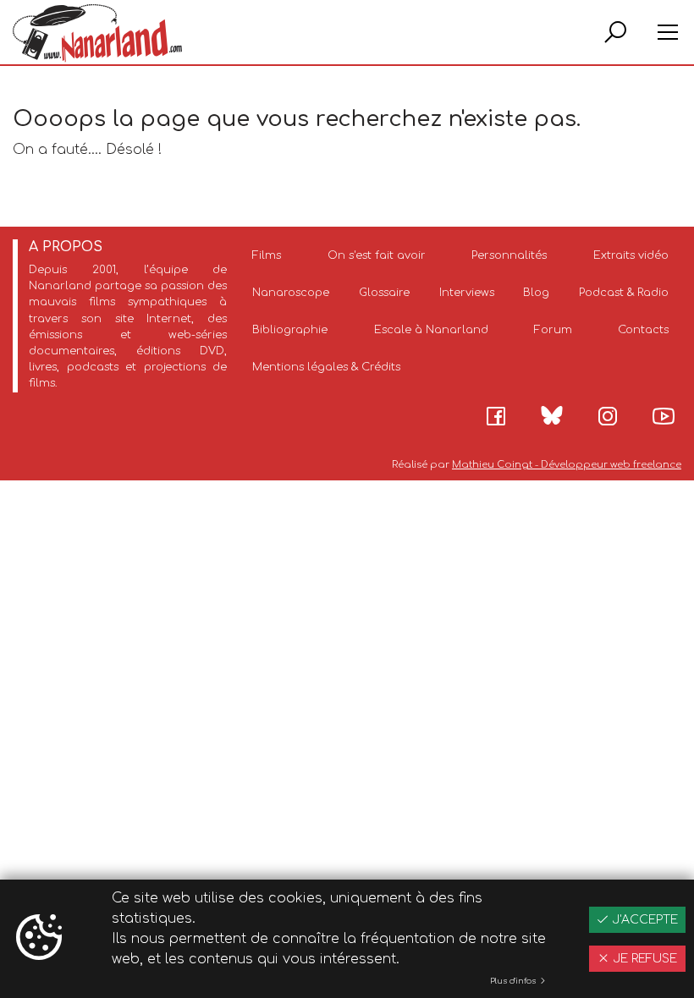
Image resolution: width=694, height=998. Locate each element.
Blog (536, 293)
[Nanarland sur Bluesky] (552, 415)
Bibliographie (290, 330)
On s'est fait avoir (377, 255)
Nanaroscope (290, 293)
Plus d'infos (514, 981)
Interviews (466, 293)
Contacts (643, 330)
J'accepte (643, 919)
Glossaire (384, 293)
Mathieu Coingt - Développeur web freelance (566, 464)
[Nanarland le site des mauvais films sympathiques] (97, 33)
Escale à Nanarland (431, 330)
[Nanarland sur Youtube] (663, 416)
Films (266, 255)
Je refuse (643, 958)
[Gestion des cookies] (38, 939)
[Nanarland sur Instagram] (607, 416)
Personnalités (509, 255)
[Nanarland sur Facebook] (496, 416)
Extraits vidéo (631, 255)
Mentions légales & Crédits (326, 367)
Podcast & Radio (624, 293)
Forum (553, 330)
